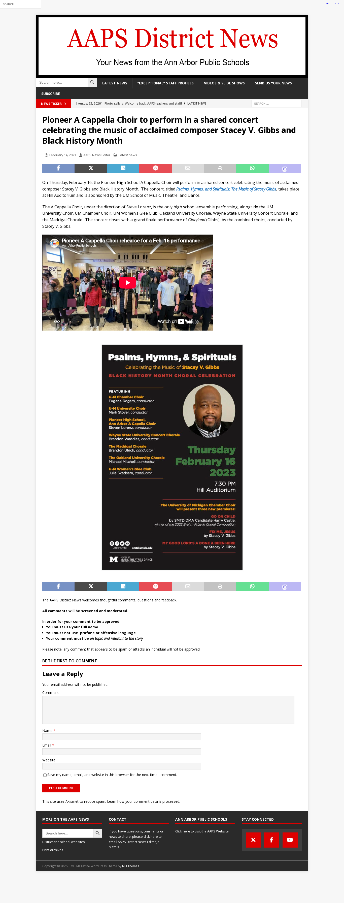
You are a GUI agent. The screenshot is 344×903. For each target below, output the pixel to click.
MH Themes (130, 866)
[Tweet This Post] (91, 168)
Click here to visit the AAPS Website (202, 831)
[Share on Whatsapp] (252, 168)
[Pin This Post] (155, 168)
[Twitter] (253, 840)
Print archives (52, 850)
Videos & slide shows (224, 83)
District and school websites (63, 842)
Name (47, 730)
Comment (50, 692)
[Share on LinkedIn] (123, 168)
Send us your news (273, 83)
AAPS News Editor (96, 155)
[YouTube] (290, 840)
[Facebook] (271, 840)
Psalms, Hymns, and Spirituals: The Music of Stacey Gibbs (226, 189)
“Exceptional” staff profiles (165, 83)
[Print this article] (220, 168)
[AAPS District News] (172, 75)
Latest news (114, 83)
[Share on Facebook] (58, 168)
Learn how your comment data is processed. (143, 801)
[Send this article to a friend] (188, 168)
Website (48, 760)
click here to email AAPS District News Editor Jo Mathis (135, 841)
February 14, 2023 (62, 155)
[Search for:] (20, 4)
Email (47, 745)
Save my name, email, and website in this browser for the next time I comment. (112, 774)
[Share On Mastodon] (285, 168)
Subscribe (50, 93)
